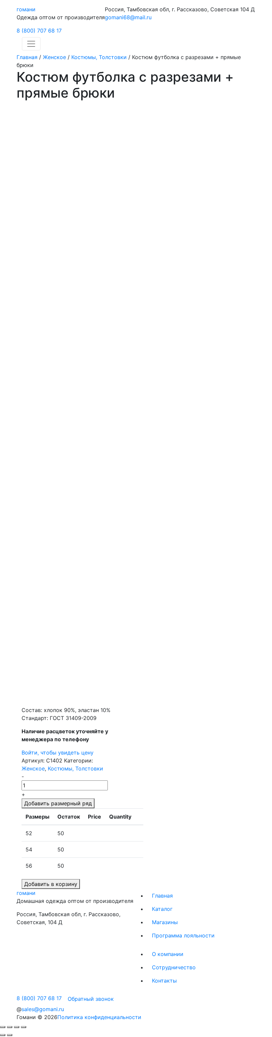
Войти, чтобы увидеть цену (58, 752)
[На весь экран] (16, 1027)
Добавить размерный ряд (58, 803)
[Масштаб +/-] (23, 1027)
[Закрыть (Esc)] (2, 1027)
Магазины (165, 922)
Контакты (164, 980)
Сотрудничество (174, 967)
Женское (54, 57)
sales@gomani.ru (43, 1009)
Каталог (162, 909)
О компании (167, 954)
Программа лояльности (183, 935)
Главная (27, 57)
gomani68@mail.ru (128, 17)
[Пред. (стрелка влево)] (2, 1035)
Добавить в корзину (50, 884)
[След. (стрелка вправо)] (9, 1035)
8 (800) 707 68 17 (39, 30)
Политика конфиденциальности (99, 1017)
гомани (26, 9)
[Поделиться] (9, 1027)
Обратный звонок (91, 999)
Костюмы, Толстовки (99, 57)
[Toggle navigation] (31, 43)
